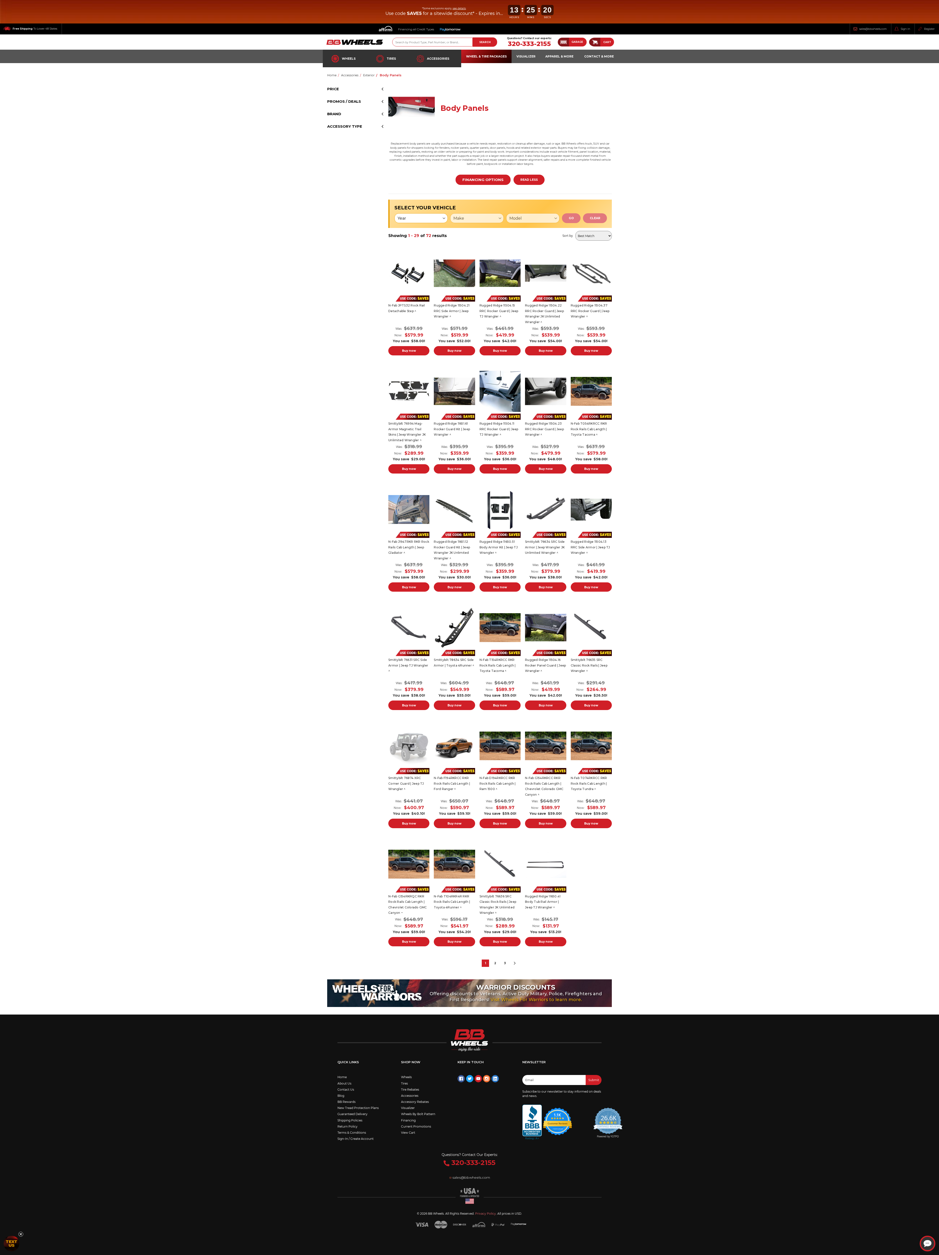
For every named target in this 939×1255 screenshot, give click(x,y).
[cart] (594, 42)
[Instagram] (486, 1078)
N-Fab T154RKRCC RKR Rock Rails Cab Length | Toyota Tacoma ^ (498, 665)
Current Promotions (416, 1126)
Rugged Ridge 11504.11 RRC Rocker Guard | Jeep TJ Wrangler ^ (499, 429)
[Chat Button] (927, 1243)
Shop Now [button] (410, 1062)
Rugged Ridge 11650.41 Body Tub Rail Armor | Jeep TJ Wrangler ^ (542, 901)
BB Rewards (346, 1102)
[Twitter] (469, 1078)
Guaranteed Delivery (352, 1114)
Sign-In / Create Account (355, 1139)
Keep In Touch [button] (471, 1062)
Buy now (409, 350)
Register (929, 29)
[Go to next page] (514, 963)
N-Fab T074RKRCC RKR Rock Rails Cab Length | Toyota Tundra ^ (589, 783)
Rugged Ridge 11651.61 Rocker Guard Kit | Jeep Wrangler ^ (452, 429)
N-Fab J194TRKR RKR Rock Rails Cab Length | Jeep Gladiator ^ (408, 547)
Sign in (905, 29)
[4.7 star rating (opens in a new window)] (557, 1118)
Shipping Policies (349, 1120)
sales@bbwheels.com (873, 29)
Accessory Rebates (415, 1102)
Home (342, 1077)
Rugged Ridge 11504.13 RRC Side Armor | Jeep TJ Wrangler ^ (590, 547)
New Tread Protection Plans (358, 1108)
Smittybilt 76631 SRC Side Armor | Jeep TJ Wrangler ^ (408, 665)
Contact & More (599, 56)
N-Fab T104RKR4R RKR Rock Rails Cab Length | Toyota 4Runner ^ (452, 901)
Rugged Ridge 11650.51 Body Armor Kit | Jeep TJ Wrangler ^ (499, 547)
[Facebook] (461, 1078)
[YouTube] (478, 1078)
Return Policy (347, 1126)
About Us (344, 1083)
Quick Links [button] (348, 1062)
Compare (407, 273)
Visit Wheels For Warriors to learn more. (536, 999)
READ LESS (529, 179)
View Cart (408, 1132)
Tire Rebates (410, 1089)
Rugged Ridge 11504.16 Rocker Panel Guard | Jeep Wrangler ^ (545, 665)
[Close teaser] (20, 1234)
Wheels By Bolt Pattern (418, 1114)
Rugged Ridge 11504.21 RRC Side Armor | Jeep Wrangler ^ (452, 311)
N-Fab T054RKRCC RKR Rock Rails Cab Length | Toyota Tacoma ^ (589, 429)
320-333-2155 (529, 44)
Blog (340, 1095)
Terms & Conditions (351, 1132)
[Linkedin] (495, 1078)
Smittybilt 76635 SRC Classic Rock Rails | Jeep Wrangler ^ (589, 665)
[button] (572, 42)
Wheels (349, 58)
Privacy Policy (485, 1213)
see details (459, 8)
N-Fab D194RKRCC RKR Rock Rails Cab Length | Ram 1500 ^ (498, 783)
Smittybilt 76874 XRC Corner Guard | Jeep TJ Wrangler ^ (406, 783)
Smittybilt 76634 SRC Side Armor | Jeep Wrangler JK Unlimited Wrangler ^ (545, 547)
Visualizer (408, 1108)
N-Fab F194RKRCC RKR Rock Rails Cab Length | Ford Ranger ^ (452, 783)
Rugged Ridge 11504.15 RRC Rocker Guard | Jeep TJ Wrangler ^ (499, 311)
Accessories (438, 58)
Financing (408, 1120)
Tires (391, 58)
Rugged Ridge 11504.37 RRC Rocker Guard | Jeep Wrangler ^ (590, 311)
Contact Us (345, 1089)
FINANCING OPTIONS (482, 179)
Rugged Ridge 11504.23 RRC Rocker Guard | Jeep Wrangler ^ (544, 429)
